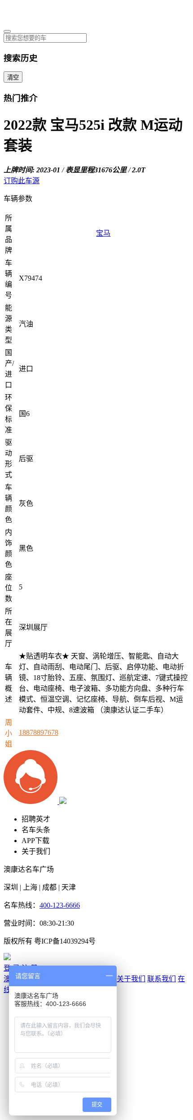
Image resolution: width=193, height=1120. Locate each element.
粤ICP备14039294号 (65, 941)
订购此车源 (21, 180)
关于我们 (36, 851)
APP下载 (35, 840)
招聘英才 (36, 819)
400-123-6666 (59, 905)
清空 (13, 77)
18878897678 (38, 732)
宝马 (103, 233)
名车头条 (36, 830)
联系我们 (161, 979)
